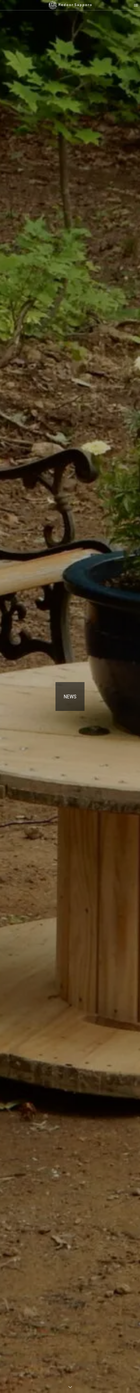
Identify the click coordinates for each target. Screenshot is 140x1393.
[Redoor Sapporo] (70, 5)
